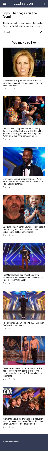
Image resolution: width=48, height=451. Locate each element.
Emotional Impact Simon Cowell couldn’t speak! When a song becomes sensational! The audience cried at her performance (24, 229)
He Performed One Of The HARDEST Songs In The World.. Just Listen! (23, 324)
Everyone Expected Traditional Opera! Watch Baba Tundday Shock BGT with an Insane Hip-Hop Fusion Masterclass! (23, 181)
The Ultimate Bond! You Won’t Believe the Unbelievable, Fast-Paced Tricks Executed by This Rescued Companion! (23, 277)
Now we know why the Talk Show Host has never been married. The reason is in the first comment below (22, 83)
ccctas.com (24, 3)
